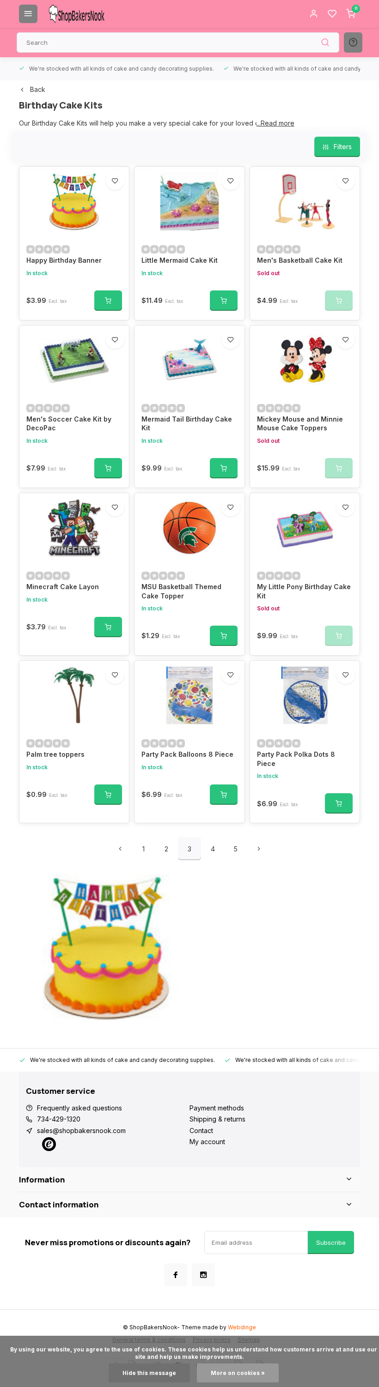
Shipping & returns (217, 1119)
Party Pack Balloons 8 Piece (187, 754)
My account (207, 1142)
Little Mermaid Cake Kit (179, 260)
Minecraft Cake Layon (62, 587)
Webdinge (242, 1327)
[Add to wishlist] (115, 180)
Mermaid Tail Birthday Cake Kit (186, 423)
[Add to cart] (108, 300)
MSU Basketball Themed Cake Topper (181, 591)
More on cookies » (238, 1372)
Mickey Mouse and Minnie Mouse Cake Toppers (300, 423)
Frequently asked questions (79, 1108)
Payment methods (217, 1108)
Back (37, 89)
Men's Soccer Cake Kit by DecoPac (68, 423)
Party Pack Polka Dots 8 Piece (296, 758)
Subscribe (331, 1242)
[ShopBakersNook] (76, 14)
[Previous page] (120, 848)
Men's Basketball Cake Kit (299, 260)
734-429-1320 (58, 1119)
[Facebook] (175, 1274)
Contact (201, 1130)
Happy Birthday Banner (64, 260)
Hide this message (149, 1372)
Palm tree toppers (55, 754)
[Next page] (258, 848)
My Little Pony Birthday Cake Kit (304, 591)
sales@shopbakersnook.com (81, 1130)
